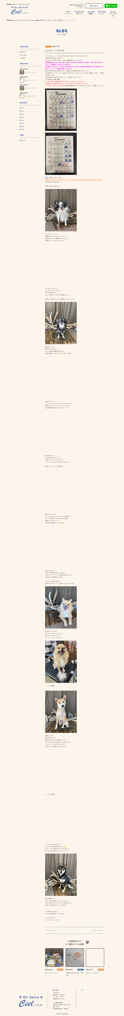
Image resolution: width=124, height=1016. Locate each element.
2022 (23, 120)
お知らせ (24, 52)
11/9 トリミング (51, 930)
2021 (23, 123)
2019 (23, 129)
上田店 (23, 58)
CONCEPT (79, 12)
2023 (23, 117)
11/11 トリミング (97, 930)
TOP (68, 12)
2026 (23, 108)
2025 (23, 111)
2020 (23, 126)
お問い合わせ (94, 6)
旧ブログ (24, 140)
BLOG (113, 12)
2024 (23, 114)
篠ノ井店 (91, 18)
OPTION (102, 12)
